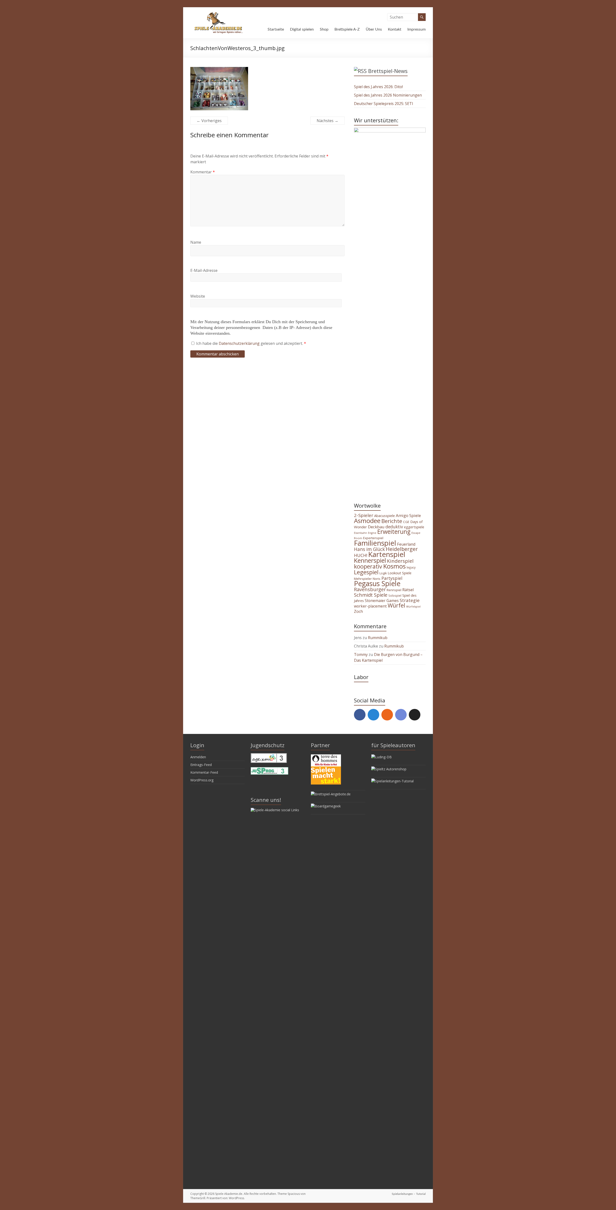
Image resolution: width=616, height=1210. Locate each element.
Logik (383, 573)
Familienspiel (375, 543)
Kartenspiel (386, 554)
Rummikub (377, 637)
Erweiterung (394, 532)
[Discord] (401, 714)
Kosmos (394, 566)
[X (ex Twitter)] (414, 714)
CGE (406, 522)
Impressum (416, 29)
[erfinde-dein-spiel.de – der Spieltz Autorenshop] (388, 769)
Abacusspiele (384, 515)
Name (195, 242)
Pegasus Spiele (377, 583)
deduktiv (394, 527)
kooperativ (368, 566)
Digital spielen (302, 29)
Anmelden (198, 757)
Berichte (391, 521)
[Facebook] (360, 714)
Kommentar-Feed (204, 772)
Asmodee (367, 520)
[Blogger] (387, 714)
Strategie (410, 600)
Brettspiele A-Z (347, 29)
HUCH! (360, 555)
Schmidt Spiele (370, 594)
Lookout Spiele (399, 572)
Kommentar (202, 172)
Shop (324, 29)
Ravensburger (370, 589)
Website (197, 296)
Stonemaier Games (382, 600)
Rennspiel (394, 590)
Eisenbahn (360, 533)
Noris (376, 578)
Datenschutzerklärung (240, 343)
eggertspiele (414, 526)
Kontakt (394, 29)
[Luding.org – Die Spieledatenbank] (381, 757)
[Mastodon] (373, 714)
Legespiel (366, 572)
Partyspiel (391, 578)
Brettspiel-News (388, 70)
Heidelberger (402, 548)
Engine (372, 533)
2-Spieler (363, 515)
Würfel (396, 605)
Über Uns (374, 29)
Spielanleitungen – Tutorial (409, 1193)
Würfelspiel (413, 606)
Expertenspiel (373, 538)
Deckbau (376, 527)
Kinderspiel (400, 560)
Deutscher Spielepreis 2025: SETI (383, 103)
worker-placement (370, 606)
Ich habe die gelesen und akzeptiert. (251, 343)
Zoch (358, 611)
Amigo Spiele (408, 515)
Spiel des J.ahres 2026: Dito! (378, 86)
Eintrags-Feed (201, 764)
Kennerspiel (370, 560)
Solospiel (394, 595)
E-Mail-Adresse (204, 270)
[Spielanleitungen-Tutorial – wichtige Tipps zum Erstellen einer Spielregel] (392, 781)
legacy (411, 567)
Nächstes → (327, 120)
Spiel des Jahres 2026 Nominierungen (388, 95)
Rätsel (408, 589)
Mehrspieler (363, 578)
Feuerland (406, 544)
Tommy (361, 654)
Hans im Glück (369, 549)
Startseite (276, 29)
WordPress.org (201, 780)
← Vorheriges (209, 120)
